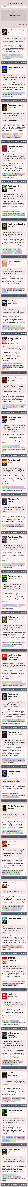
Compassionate (17, 137)
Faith (19, 604)
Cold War (12, 177)
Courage (4, 96)
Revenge (14, 213)
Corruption (4, 329)
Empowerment (5, 137)
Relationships (22, 1022)
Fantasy (11, 644)
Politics (10, 56)
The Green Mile (15, 576)
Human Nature (20, 367)
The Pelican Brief (15, 67)
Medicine (23, 1139)
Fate (15, 831)
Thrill (23, 290)
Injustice (4, 290)
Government (22, 92)
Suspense (21, 56)
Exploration (14, 908)
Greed (21, 55)
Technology (22, 173)
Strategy (17, 173)
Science (8, 909)
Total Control (14, 460)
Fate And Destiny (13, 327)
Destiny (13, 833)
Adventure (20, 175)
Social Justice (5, 134)
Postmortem (13, 732)
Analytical (15, 760)
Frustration (8, 135)
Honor (9, 215)
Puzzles (7, 1064)
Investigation (7, 94)
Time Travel (4, 906)
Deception (22, 564)
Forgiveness (14, 604)
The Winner (13, 1073)
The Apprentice (15, 1110)
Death (3, 608)
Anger (3, 135)
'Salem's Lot (13, 617)
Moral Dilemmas (5, 252)
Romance (17, 329)
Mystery (20, 290)
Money (3, 56)
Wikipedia (20, 51)
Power (18, 55)
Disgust (23, 759)
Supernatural (11, 642)
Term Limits (13, 841)
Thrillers (4, 177)
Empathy (21, 134)
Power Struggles (21, 327)
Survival (9, 251)
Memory (14, 249)
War (19, 565)
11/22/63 (11, 958)
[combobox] (14, 7)
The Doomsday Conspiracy (14, 656)
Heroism (11, 565)
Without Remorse (15, 378)
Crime (3, 288)
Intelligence (5, 175)
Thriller (23, 288)
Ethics (12, 94)
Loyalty (3, 797)
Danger (6, 526)
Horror (8, 644)
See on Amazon (14, 62)
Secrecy (19, 94)
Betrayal (22, 447)
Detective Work (13, 288)
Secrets (23, 1137)
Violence (20, 405)
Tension (4, 58)
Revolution (4, 874)
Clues (3, 1064)
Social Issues (15, 56)
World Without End (16, 806)
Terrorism (12, 211)
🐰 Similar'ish (22, 62)
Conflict (19, 213)
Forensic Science (6, 759)
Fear (12, 96)
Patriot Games (14, 417)
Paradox (10, 908)
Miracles (16, 606)
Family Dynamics (5, 327)
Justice (3, 55)
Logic (11, 1062)
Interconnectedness (13, 983)
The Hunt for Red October (15, 147)
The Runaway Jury (16, 30)
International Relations (7, 213)
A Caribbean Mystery (13, 1034)
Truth (11, 760)
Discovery (20, 908)
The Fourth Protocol (16, 1149)
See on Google (5, 62)
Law (7, 56)
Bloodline (12, 301)
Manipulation (13, 55)
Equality (19, 135)
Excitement (14, 406)
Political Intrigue (11, 92)
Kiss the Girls (14, 261)
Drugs (16, 405)
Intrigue (8, 58)
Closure (7, 760)
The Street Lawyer (16, 105)
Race (17, 1022)
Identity (20, 252)
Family (7, 831)
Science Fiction (14, 683)
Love (21, 831)
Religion (18, 831)
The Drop (12, 994)
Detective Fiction (9, 1137)
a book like (18, 3)
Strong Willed (10, 762)
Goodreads (5, 360)
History (8, 177)
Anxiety (11, 646)
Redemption (15, 134)
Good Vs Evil (19, 363)
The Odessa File (15, 537)
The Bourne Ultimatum (13, 695)
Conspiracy (4, 92)
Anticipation (15, 685)
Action (3, 292)
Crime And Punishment (7, 363)
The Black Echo (14, 918)
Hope (12, 135)
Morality (8, 55)
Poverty (10, 134)
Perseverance (11, 606)
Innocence (4, 606)
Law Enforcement (6, 1022)
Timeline (11, 883)
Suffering (23, 604)
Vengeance (15, 290)
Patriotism (10, 175)
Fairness (11, 137)
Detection (16, 1064)
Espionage (8, 173)
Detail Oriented (21, 760)
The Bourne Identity (16, 224)
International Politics (20, 449)
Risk (3, 526)
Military (13, 173)
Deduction (15, 1062)
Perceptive (4, 762)
